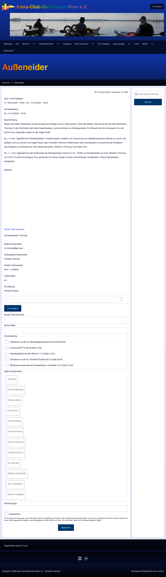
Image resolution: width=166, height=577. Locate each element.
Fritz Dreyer (13, 410)
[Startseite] (8, 6)
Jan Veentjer (13, 462)
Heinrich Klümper (16, 441)
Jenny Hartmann (15, 483)
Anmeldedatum (11, 109)
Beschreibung (10, 119)
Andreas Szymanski (17, 473)
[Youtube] (79, 558)
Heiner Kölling (14, 420)
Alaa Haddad (158, 571)
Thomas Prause (15, 431)
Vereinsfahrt (9, 275)
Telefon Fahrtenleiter (13, 265)
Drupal (25, 545)
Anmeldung (9, 286)
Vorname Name (11, 290)
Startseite (6, 82)
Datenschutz (14, 513)
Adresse (8, 169)
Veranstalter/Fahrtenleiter (15, 254)
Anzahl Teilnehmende (14, 314)
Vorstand (12, 378)
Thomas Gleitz (14, 399)
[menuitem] (157, 6)
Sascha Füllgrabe (16, 494)
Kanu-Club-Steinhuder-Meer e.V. (52, 6)
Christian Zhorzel (15, 452)
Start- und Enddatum (13, 98)
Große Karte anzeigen (14, 229)
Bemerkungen (10, 503)
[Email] (86, 558)
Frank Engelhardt (15, 389)
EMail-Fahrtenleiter (13, 243)
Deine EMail (10, 325)
